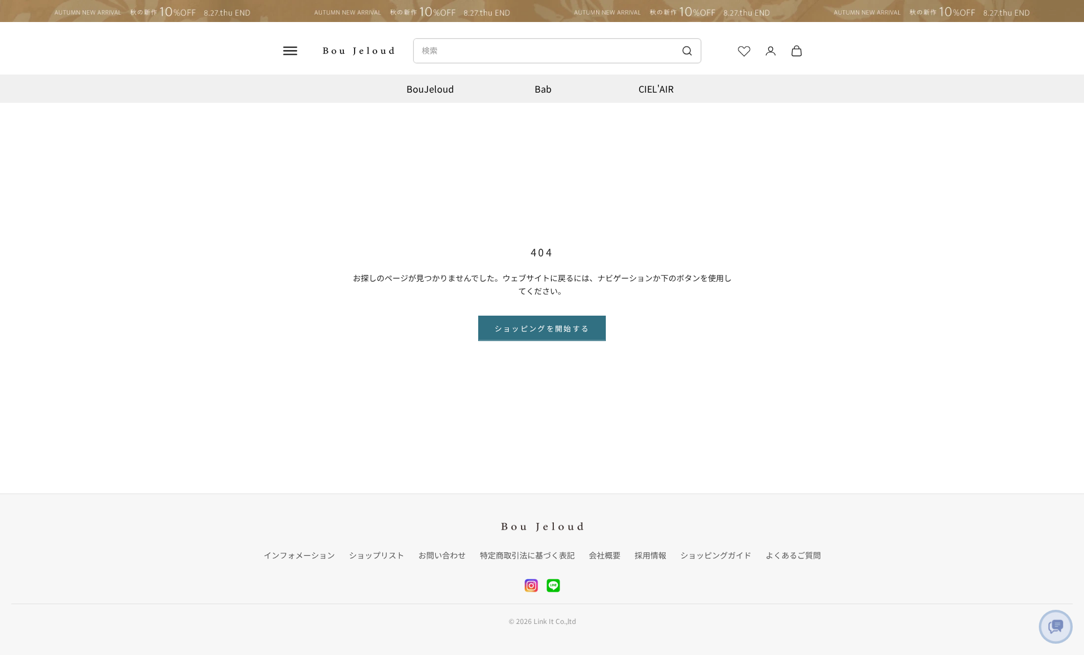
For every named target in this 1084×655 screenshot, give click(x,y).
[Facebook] (553, 585)
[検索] (687, 50)
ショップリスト (376, 555)
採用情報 (650, 555)
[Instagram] (531, 585)
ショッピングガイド (715, 555)
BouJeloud (430, 88)
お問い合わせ (442, 555)
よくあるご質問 (793, 555)
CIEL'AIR (656, 88)
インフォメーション (299, 555)
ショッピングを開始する (542, 328)
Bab (543, 88)
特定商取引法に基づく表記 (527, 555)
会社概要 (604, 555)
